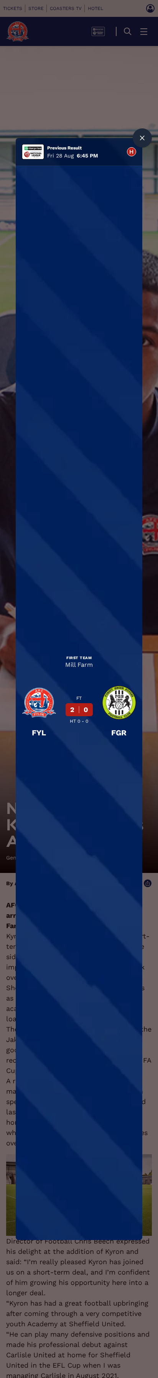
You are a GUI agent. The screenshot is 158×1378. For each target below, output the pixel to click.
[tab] (131, 152)
